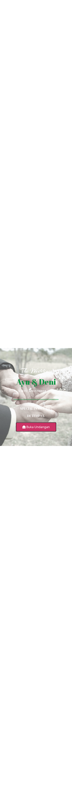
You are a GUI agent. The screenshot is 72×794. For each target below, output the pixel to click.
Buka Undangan (38, 427)
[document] (36, 397)
